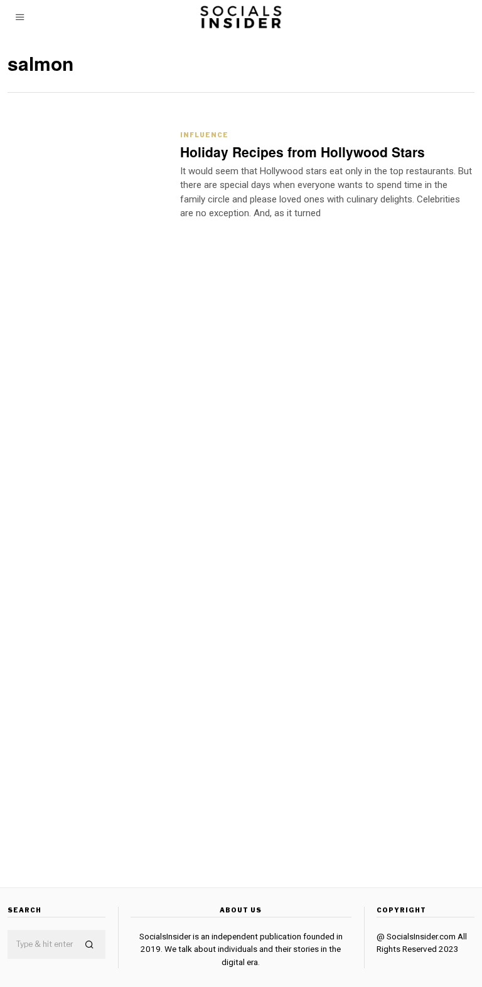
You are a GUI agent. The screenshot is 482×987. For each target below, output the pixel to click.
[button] (90, 945)
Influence (204, 134)
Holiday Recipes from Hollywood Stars (302, 151)
